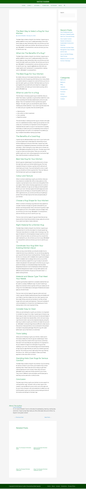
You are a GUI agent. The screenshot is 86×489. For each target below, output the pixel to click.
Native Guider (43, 1)
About (53, 486)
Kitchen (62, 94)
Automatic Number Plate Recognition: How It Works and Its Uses (67, 49)
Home (49, 486)
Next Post (48, 417)
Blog (61, 84)
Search (62, 12)
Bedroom (62, 82)
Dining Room (63, 89)
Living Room (63, 96)
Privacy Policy (71, 486)
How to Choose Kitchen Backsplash (40, 448)
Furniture (62, 91)
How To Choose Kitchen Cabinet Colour (40, 469)
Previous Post (18, 417)
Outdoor (62, 99)
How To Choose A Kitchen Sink (23, 448)
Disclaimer (64, 486)
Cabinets (62, 87)
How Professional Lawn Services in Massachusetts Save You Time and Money (67, 34)
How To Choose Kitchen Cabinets (23, 469)
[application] (31, 5)
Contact (58, 486)
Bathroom (63, 80)
